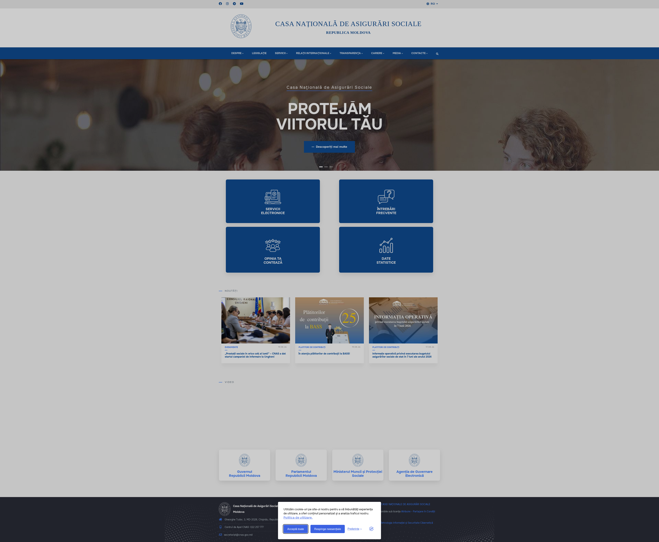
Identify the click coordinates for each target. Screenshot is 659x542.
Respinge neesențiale (327, 529)
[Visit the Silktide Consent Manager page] (371, 529)
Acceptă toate (295, 529)
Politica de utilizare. (298, 518)
